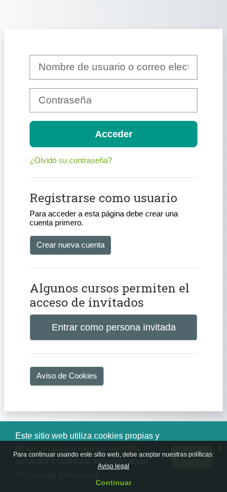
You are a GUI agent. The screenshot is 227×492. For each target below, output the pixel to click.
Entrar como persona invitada (114, 327)
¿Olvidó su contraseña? (71, 160)
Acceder (114, 133)
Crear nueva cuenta (70, 244)
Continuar (113, 482)
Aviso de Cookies (66, 375)
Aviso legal (113, 466)
